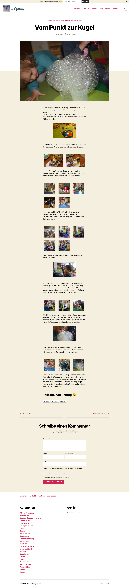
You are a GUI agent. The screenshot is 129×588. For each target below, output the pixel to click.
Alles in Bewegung (27, 513)
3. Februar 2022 (58, 34)
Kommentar (46, 439)
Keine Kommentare (72, 34)
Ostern (22, 557)
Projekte (23, 559)
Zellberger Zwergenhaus (33, 584)
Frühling (23, 528)
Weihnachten (25, 567)
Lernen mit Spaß (67, 20)
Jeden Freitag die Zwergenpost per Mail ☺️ (51, 1)
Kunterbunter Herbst (27, 546)
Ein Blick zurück (25, 521)
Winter (22, 569)
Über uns (86, 8)
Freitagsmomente (26, 526)
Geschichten (24, 536)
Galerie (49, 20)
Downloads (51, 496)
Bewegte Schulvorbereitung (30, 518)
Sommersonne (25, 564)
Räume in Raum (25, 562)
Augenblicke (24, 515)
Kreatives (56, 20)
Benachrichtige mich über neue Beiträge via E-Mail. (57, 477)
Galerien (94, 8)
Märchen (23, 552)
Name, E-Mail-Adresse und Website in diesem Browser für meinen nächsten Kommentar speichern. (63, 469)
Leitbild (33, 496)
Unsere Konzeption (104, 8)
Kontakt (41, 496)
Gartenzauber (25, 533)
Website (45, 461)
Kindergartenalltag (27, 539)
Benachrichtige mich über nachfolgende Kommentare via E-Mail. (60, 474)
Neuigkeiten (76, 8)
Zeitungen (115, 8)
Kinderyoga (24, 541)
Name (45, 453)
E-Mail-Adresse (69, 453)
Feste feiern (24, 523)
